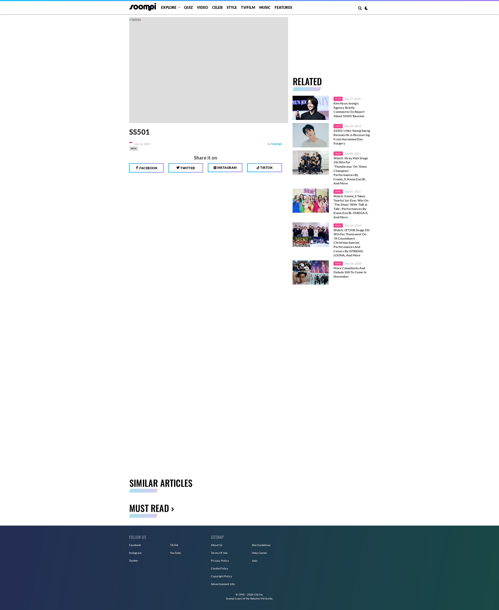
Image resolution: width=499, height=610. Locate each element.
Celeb (217, 7)
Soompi (276, 143)
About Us (217, 545)
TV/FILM (248, 7)
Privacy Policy (220, 560)
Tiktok (266, 167)
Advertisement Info (223, 584)
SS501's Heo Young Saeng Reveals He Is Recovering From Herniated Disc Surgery (352, 137)
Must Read (149, 507)
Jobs (254, 560)
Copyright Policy (221, 576)
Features (283, 7)
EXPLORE (168, 7)
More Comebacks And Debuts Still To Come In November (350, 272)
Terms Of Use (219, 552)
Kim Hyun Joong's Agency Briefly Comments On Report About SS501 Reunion (349, 109)
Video (202, 7)
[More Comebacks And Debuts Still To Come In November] (311, 272)
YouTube (175, 552)
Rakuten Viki (257, 598)
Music (265, 7)
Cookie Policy (219, 568)
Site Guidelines (261, 545)
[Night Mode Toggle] (366, 9)
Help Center (259, 552)
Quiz (188, 7)
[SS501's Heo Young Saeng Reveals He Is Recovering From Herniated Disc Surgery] (311, 135)
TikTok (174, 545)
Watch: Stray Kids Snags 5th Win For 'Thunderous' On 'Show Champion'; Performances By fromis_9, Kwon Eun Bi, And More (351, 170)
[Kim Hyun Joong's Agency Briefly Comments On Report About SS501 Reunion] (311, 108)
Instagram (227, 167)
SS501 (133, 148)
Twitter (187, 168)
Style (232, 7)
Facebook (148, 168)
